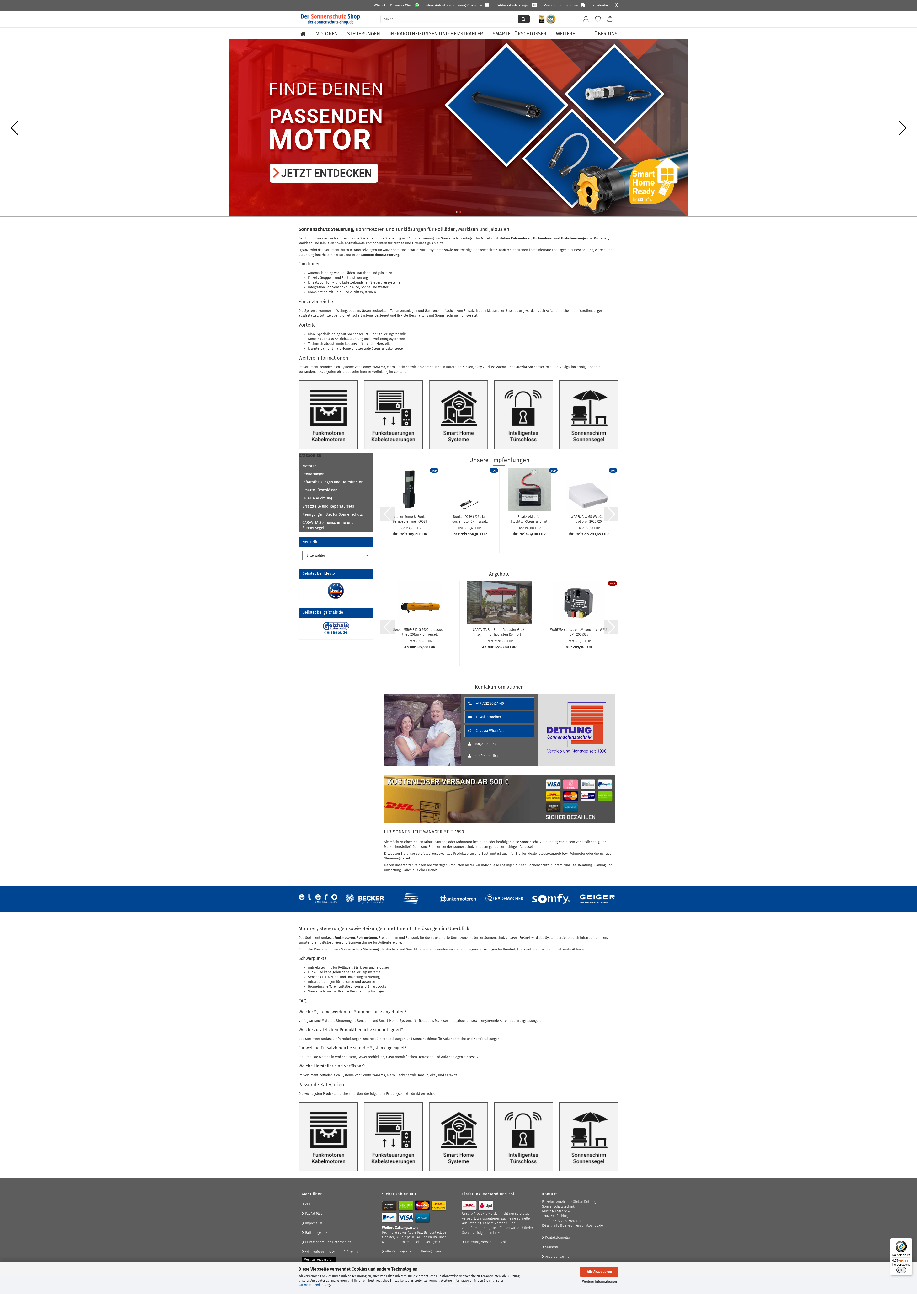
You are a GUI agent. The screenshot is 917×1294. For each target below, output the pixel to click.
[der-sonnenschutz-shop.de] (331, 19)
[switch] (901, 1270)
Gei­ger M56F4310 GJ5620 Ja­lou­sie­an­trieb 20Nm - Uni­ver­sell (420, 632)
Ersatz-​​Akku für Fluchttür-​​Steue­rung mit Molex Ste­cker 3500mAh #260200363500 (529, 519)
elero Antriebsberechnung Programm (454, 5)
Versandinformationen (561, 5)
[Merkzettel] (598, 19)
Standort (551, 1247)
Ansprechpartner (557, 1257)
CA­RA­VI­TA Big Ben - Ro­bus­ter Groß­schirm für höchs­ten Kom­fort (499, 632)
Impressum (313, 1223)
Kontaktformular (557, 1238)
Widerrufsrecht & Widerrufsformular (332, 1252)
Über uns (605, 34)
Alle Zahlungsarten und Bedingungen (412, 1251)
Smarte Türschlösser (519, 34)
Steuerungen (363, 34)
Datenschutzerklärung (314, 1285)
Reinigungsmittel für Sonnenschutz (332, 514)
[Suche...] (524, 19)
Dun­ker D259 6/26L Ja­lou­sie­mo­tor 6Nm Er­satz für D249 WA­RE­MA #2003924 (469, 519)
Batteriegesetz (315, 1233)
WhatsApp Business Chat (393, 5)
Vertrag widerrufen (319, 1259)
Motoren (326, 34)
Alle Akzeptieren (599, 1272)
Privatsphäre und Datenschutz (327, 1242)
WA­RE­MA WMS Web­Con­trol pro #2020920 (589, 519)
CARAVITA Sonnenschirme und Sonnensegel (328, 525)
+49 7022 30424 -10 (489, 703)
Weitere (565, 34)
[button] (586, 19)
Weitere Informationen (599, 1282)
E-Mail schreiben (488, 717)
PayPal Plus (313, 1214)
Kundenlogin (601, 5)
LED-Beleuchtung (317, 498)
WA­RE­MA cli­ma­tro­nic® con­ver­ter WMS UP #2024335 (578, 632)
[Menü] (909, 1241)
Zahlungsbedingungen (513, 5)
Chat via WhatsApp (489, 731)
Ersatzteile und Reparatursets (328, 506)
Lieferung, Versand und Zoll (485, 1242)
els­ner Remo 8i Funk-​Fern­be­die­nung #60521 (410, 519)
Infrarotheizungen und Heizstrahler (436, 34)
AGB (307, 1204)
